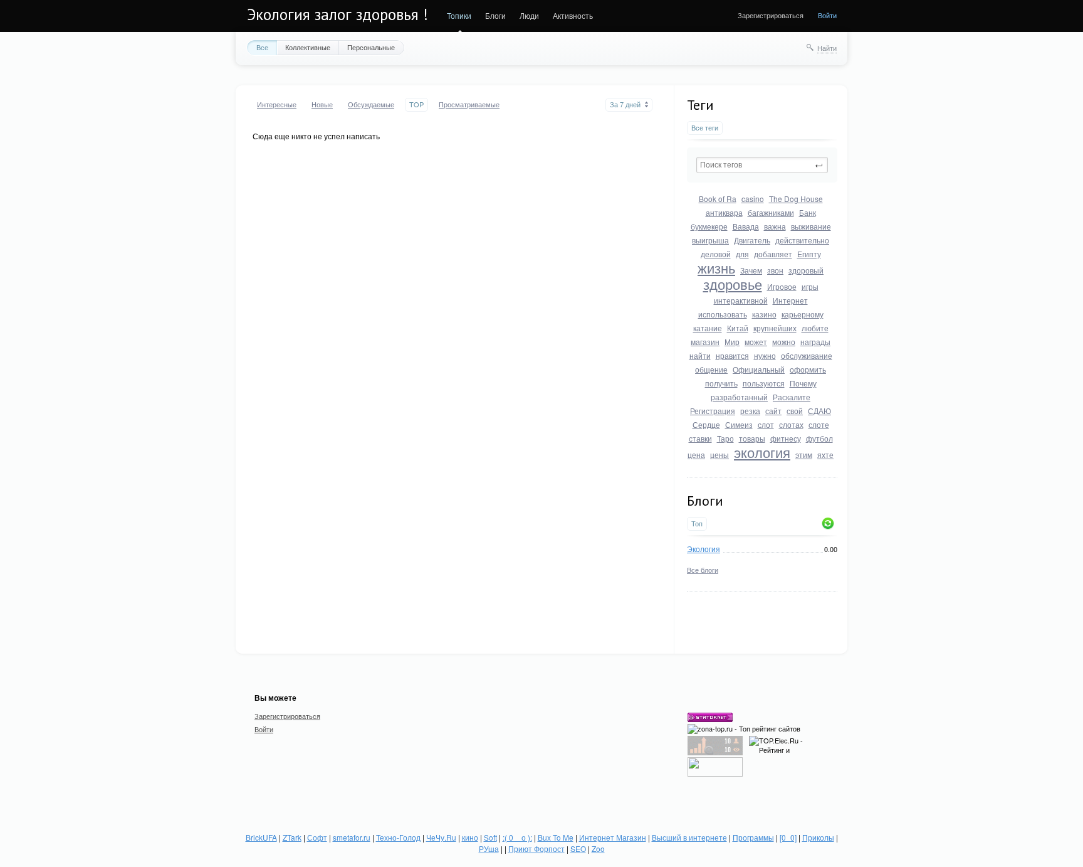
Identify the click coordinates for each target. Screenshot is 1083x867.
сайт (773, 410)
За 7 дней (625, 104)
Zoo (598, 848)
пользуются (764, 383)
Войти (827, 15)
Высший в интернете (689, 837)
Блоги (495, 15)
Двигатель (752, 240)
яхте (825, 454)
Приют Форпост (536, 848)
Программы (753, 837)
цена (696, 454)
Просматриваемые (469, 104)
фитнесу (785, 438)
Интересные (276, 104)
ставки (700, 438)
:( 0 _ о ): (517, 837)
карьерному (803, 314)
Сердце (706, 424)
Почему (803, 383)
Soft (490, 837)
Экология (703, 548)
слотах (791, 424)
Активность (573, 15)
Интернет (790, 300)
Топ (697, 523)
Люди (529, 15)
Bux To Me (555, 837)
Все (262, 47)
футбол (819, 438)
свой (795, 410)
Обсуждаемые (371, 104)
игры (810, 286)
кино (470, 837)
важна (775, 226)
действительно (802, 240)
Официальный (759, 369)
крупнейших (775, 327)
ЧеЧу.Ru (441, 837)
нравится (732, 355)
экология (762, 452)
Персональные (371, 47)
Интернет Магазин (612, 837)
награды (815, 341)
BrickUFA (261, 837)
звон (775, 270)
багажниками (771, 212)
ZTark (292, 837)
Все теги (704, 128)
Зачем (751, 270)
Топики (459, 15)
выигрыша (710, 240)
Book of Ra (717, 198)
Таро (725, 438)
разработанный (739, 396)
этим (803, 454)
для (742, 253)
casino (752, 198)
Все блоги (702, 570)
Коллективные (307, 47)
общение (711, 369)
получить (721, 383)
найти (700, 355)
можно (783, 341)
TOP (416, 104)
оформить (808, 369)
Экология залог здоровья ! (337, 14)
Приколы (818, 837)
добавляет (773, 253)
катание (707, 327)
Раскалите (791, 396)
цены (719, 454)
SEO (578, 848)
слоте (818, 424)
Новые (322, 104)
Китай (737, 327)
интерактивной (741, 300)
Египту (809, 253)
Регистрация (712, 410)
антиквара (724, 212)
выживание (811, 226)
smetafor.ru (351, 837)
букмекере (709, 226)
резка (750, 410)
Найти (827, 48)
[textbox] (762, 165)
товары (752, 438)
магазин (705, 341)
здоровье (732, 284)
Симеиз (739, 424)
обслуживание (806, 355)
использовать (722, 314)
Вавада (746, 226)
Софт (317, 837)
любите (815, 327)
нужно (765, 355)
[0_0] (788, 837)
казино (764, 314)
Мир (732, 341)
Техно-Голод (398, 837)
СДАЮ (819, 410)
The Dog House (796, 198)
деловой (716, 253)
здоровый (806, 270)
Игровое (782, 286)
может (756, 341)
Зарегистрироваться (770, 15)
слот (766, 424)
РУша (489, 848)
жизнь (716, 267)
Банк (807, 212)
